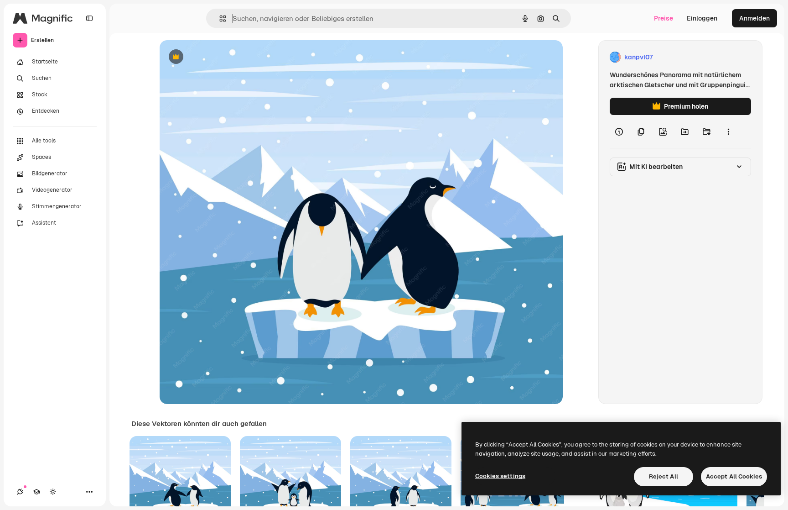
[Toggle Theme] (53, 491)
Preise (663, 18)
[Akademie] (36, 491)
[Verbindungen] (20, 491)
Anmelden (754, 18)
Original (218, 57)
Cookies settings (500, 476)
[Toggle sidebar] (89, 18)
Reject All (663, 476)
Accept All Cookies (734, 476)
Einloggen (702, 18)
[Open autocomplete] (219, 18)
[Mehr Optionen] (728, 131)
